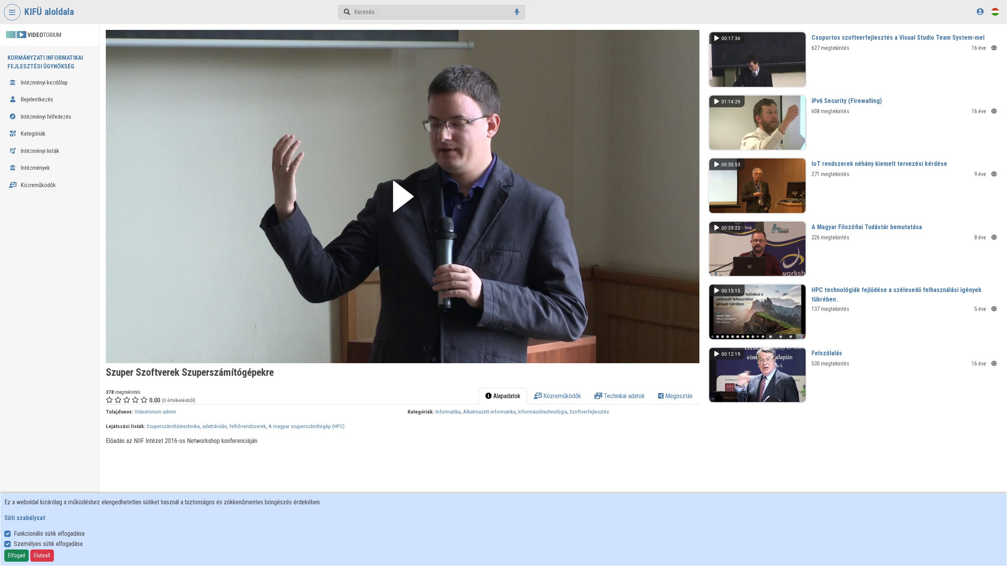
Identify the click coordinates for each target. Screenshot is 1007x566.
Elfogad (16, 555)
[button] (402, 196)
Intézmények (35, 167)
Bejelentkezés (36, 99)
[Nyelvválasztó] (995, 11)
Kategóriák (33, 133)
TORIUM (44, 35)
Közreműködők (38, 185)
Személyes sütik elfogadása (48, 544)
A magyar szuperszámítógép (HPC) (306, 426)
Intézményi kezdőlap (44, 82)
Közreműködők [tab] (561, 396)
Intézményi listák (39, 150)
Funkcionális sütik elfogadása (49, 533)
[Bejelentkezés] (980, 11)
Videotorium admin (155, 411)
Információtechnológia (542, 411)
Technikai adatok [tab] (623, 396)
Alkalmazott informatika (489, 411)
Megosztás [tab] (678, 396)
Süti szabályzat (24, 518)
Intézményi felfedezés (45, 116)
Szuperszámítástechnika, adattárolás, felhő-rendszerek (206, 426)
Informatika (448, 411)
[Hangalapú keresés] (517, 12)
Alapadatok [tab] (506, 396)
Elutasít (42, 555)
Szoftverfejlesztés (589, 411)
